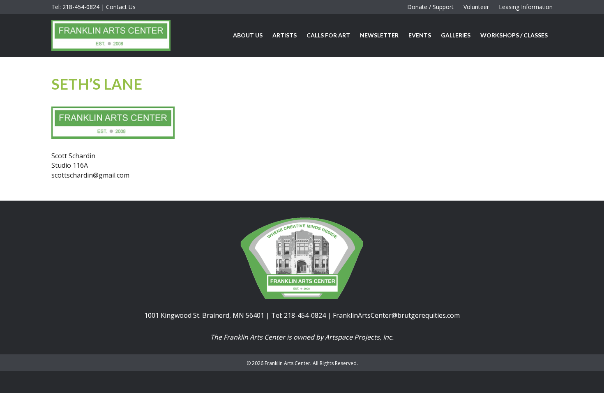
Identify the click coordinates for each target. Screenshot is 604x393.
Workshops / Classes (514, 35)
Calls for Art (328, 35)
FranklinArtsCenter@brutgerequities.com (396, 315)
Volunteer (476, 7)
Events (419, 35)
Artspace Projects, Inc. (359, 337)
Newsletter (379, 35)
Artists (284, 35)
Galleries (455, 35)
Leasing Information (526, 7)
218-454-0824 (80, 7)
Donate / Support (430, 7)
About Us (248, 35)
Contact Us (121, 7)
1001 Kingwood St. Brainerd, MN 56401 (204, 315)
